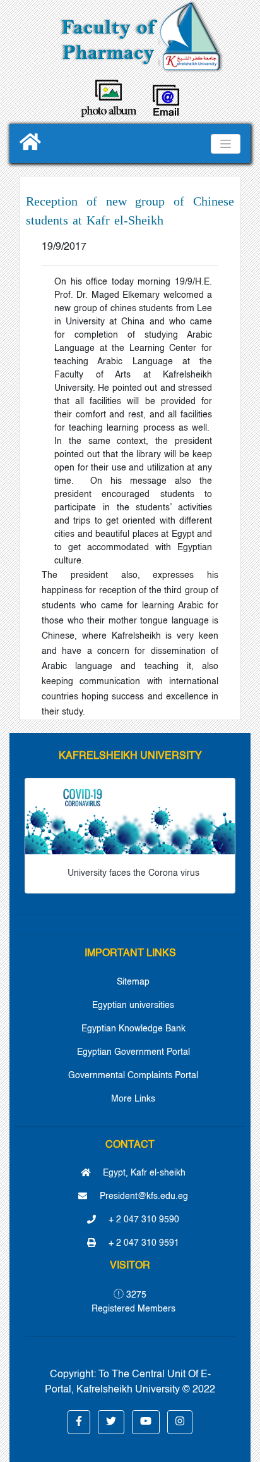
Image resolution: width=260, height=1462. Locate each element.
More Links (133, 1099)
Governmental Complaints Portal (133, 1075)
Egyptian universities (133, 1005)
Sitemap (133, 982)
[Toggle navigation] (225, 144)
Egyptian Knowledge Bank (133, 1028)
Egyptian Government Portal (133, 1052)
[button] (79, 1422)
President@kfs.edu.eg (142, 1196)
